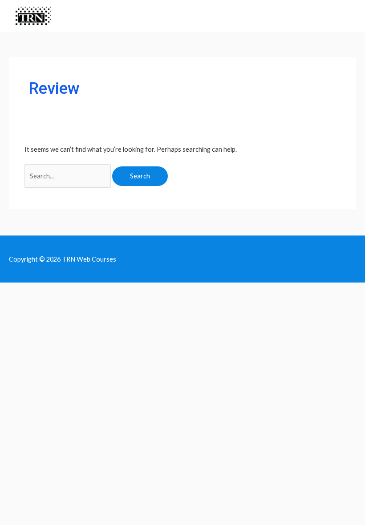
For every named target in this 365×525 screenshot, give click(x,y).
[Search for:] (68, 176)
